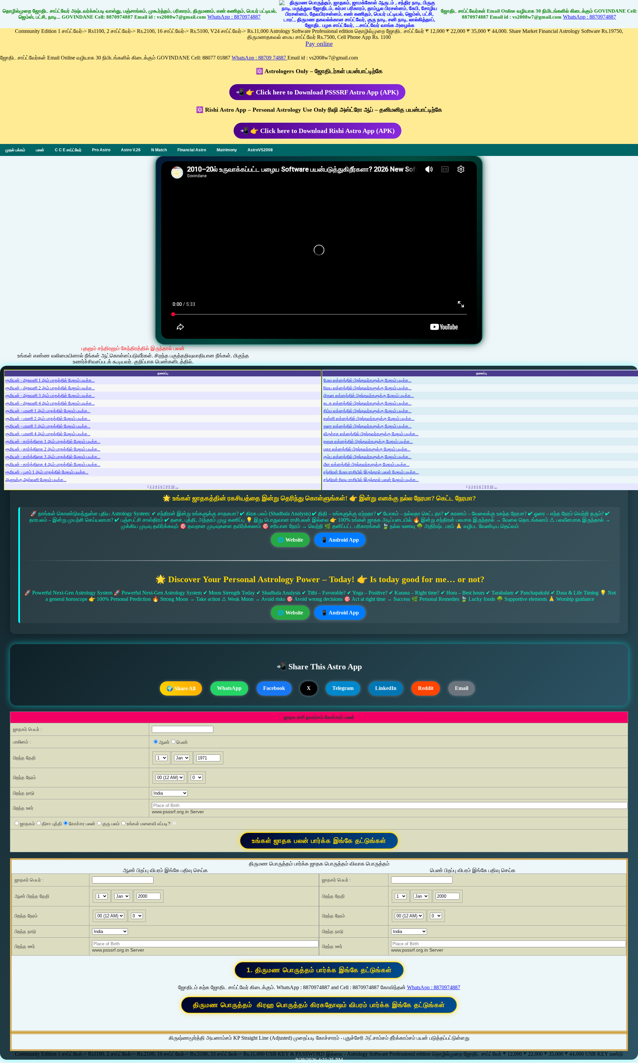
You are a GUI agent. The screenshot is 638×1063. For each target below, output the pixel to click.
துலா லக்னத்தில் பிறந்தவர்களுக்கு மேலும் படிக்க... (367, 426)
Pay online (319, 43)
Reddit (425, 688)
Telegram (343, 688)
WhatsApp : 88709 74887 (259, 58)
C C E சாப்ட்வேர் (68, 150)
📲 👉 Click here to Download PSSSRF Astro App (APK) (317, 92)
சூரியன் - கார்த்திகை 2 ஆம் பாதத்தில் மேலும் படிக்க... (52, 449)
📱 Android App (340, 540)
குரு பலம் (111, 823)
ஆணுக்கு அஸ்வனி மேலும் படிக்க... (35, 479)
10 (172, 486)
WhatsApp (229, 688)
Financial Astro (191, 150)
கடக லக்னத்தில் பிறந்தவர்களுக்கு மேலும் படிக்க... (367, 403)
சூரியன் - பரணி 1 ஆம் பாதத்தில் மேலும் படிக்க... (47, 410)
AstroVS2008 (260, 150)
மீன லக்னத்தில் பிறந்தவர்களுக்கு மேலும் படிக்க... (366, 464)
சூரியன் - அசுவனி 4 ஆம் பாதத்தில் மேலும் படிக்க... (50, 403)
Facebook (274, 688)
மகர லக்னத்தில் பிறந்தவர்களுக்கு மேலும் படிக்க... (366, 449)
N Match (159, 150)
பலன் (40, 150)
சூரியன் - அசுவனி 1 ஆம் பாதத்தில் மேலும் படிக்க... (50, 380)
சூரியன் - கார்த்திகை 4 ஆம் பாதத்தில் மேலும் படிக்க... (52, 464)
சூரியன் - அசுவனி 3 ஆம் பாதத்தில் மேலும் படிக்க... (50, 395)
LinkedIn (385, 688)
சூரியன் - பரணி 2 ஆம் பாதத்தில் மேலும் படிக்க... (47, 418)
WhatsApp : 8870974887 (234, 17)
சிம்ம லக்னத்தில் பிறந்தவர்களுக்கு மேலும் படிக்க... (367, 410)
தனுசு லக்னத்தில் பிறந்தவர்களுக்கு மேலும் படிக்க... (368, 441)
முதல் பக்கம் (15, 150)
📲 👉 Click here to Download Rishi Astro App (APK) (317, 130)
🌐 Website (290, 540)
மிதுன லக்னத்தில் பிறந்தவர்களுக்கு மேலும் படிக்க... (368, 395)
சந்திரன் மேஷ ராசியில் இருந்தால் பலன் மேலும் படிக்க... (371, 471)
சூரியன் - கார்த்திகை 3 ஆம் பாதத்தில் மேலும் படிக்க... (52, 456)
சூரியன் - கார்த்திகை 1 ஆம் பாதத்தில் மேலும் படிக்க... (52, 441)
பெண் (182, 742)
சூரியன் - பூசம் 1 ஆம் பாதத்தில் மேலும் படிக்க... (46, 471)
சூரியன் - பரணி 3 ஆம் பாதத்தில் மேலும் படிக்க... (47, 426)
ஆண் (164, 742)
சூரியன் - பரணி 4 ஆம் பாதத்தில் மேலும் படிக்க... (47, 433)
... (176, 486)
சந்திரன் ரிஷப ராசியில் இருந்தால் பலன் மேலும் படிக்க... (371, 479)
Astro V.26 (131, 150)
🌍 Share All (180, 688)
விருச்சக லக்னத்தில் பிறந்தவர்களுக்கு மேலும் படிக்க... (370, 433)
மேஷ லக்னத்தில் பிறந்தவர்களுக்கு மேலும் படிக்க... (367, 380)
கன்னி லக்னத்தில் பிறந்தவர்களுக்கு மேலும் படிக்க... (368, 418)
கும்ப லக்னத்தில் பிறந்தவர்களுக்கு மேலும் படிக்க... (367, 456)
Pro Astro (101, 150)
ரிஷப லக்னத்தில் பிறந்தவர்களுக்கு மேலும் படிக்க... (367, 387)
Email (461, 688)
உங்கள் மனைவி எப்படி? (148, 823)
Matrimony (227, 150)
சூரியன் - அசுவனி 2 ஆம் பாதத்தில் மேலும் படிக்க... (50, 387)
